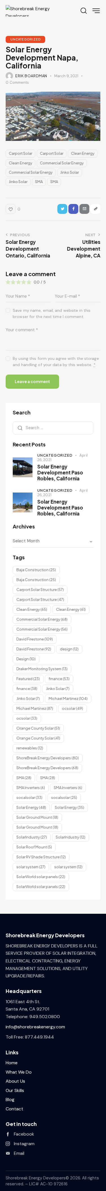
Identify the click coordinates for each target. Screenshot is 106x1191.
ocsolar (72, 708)
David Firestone (34, 639)
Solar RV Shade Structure (41, 857)
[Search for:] (53, 428)
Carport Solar (20, 153)
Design (26, 659)
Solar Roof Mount (34, 847)
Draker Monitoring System (42, 669)
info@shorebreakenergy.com (35, 1027)
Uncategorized (25, 39)
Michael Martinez (68, 698)
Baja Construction (36, 569)
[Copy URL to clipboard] (95, 209)
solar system (31, 867)
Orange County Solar (38, 728)
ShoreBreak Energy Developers (47, 758)
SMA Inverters (30, 787)
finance (59, 678)
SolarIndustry (31, 837)
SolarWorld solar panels (40, 876)
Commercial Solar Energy (62, 163)
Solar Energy (31, 807)
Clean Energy (82, 153)
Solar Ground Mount (37, 817)
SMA (39, 181)
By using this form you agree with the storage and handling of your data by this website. (56, 361)
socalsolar (29, 797)
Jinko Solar (69, 172)
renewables (29, 748)
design (69, 649)
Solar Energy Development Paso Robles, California (60, 473)
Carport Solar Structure (40, 589)
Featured (28, 678)
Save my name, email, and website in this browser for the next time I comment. (51, 313)
